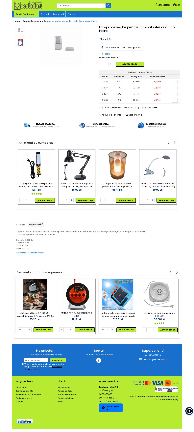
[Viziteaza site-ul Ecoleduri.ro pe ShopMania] (25, 421)
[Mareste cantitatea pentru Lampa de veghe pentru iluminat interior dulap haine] (111, 64)
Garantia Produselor (67, 394)
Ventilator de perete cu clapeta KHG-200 (159, 314)
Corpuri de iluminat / (33, 21)
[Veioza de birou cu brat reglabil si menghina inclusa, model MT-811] (77, 165)
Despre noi (58, 14)
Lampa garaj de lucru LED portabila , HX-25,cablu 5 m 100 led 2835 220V (36, 185)
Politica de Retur (65, 391)
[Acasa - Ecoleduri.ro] (28, 5)
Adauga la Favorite (111, 114)
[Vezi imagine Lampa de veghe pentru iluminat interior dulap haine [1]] (20, 43)
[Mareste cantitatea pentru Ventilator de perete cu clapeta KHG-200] (154, 330)
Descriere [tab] (20, 224)
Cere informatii (135, 114)
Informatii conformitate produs (30, 252)
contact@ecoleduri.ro (154, 359)
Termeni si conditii (24, 391)
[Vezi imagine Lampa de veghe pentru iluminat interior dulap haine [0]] (20, 30)
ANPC (60, 401)
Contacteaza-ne (112, 407)
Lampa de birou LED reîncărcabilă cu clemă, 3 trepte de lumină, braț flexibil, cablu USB (158, 185)
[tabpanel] (61, 46)
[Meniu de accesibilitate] (189, 411)
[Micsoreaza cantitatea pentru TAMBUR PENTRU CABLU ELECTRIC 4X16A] (61, 329)
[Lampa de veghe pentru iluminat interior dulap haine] (61, 46)
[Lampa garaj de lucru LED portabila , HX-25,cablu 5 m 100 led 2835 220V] (36, 165)
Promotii (45, 14)
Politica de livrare (24, 398)
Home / (18, 21)
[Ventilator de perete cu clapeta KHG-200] (159, 294)
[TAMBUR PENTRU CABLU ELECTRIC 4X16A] (76, 294)
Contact (72, 14)
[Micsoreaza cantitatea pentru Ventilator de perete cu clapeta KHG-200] (144, 330)
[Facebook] (98, 360)
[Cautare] (108, 5)
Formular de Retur (66, 398)
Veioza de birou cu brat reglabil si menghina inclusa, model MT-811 (77, 185)
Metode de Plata (65, 387)
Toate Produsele (25, 14)
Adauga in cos (129, 64)
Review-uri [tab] (36, 224)
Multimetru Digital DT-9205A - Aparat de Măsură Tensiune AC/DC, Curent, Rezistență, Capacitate (34, 315)
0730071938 (154, 355)
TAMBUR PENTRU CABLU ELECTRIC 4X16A (76, 314)
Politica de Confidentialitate (28, 394)
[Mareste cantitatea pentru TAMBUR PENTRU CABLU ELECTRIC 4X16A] (71, 329)
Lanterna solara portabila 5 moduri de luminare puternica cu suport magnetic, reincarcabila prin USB (118, 315)
